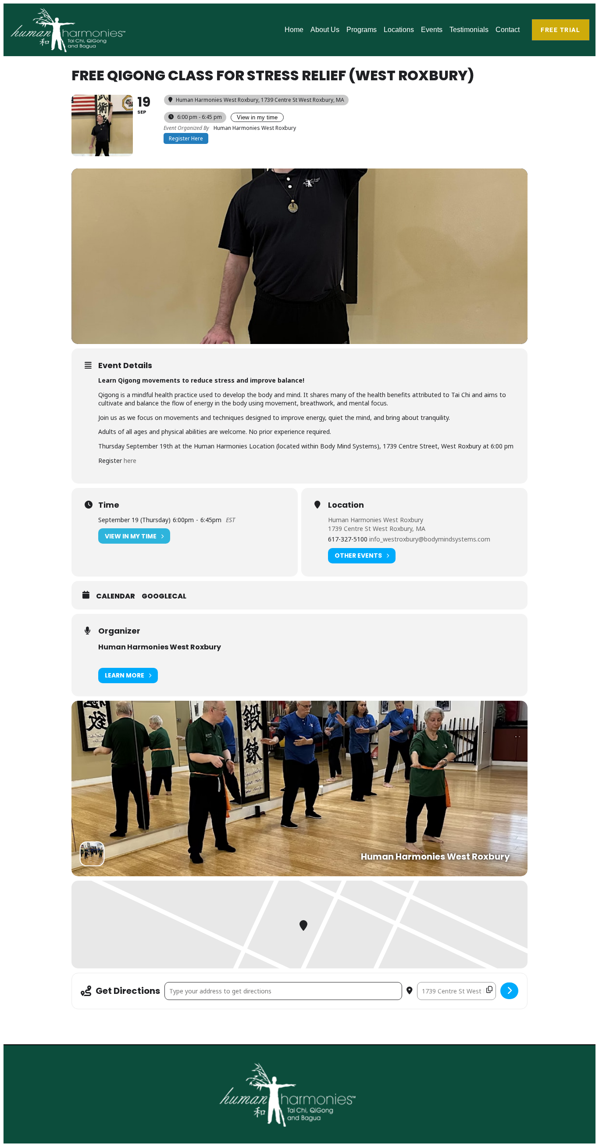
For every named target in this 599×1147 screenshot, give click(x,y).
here (130, 460)
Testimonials (468, 29)
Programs (361, 29)
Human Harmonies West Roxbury (375, 520)
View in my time (257, 117)
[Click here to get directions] (509, 990)
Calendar (115, 596)
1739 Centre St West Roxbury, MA (376, 528)
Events (431, 29)
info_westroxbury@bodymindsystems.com (429, 539)
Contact (508, 29)
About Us (324, 29)
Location (346, 505)
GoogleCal (164, 596)
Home (294, 29)
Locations (399, 29)
